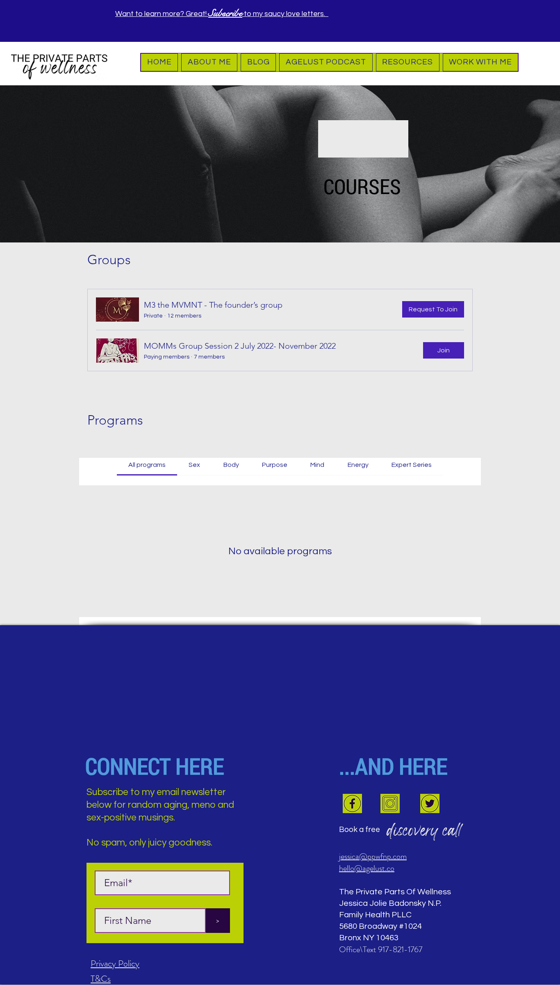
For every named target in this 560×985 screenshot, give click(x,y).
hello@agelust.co (366, 868)
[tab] (147, 464)
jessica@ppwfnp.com (373, 856)
